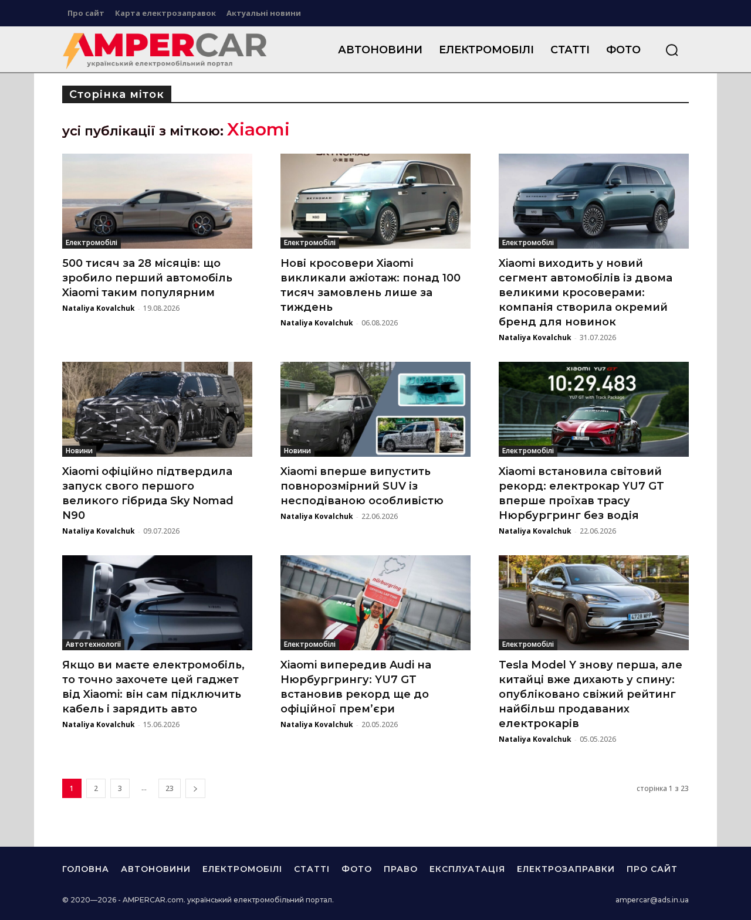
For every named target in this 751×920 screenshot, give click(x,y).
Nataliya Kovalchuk (98, 308)
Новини (79, 451)
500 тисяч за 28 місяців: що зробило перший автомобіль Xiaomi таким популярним (147, 278)
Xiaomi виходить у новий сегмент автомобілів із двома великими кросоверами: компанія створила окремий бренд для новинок (585, 292)
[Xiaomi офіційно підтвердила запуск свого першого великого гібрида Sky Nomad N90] (157, 409)
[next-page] (195, 788)
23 (169, 788)
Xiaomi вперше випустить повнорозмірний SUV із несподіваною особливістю (362, 486)
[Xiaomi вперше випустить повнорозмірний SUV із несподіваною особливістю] (375, 409)
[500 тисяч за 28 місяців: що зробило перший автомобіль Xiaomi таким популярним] (157, 201)
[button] (672, 50)
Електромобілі (91, 242)
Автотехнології (93, 644)
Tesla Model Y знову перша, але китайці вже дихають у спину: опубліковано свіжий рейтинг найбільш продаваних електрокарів (590, 694)
